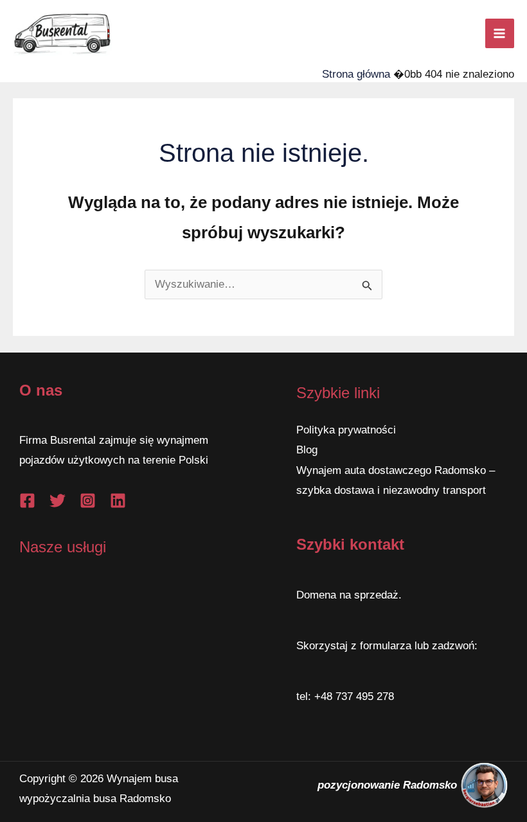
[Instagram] (88, 501)
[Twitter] (57, 501)
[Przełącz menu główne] (500, 33)
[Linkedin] (118, 501)
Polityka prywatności (346, 430)
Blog (306, 450)
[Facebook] (27, 501)
